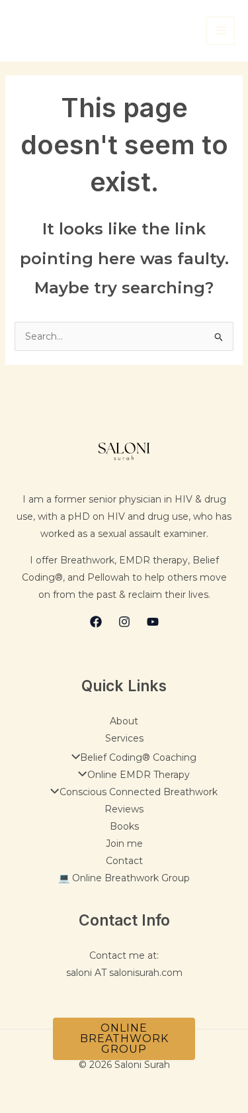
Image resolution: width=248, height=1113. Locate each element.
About (124, 721)
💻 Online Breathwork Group (124, 878)
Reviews (124, 809)
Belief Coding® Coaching (138, 757)
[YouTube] (153, 622)
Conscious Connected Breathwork (138, 792)
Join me (124, 843)
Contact (124, 861)
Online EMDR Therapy (138, 775)
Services (124, 738)
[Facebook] (96, 622)
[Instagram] (124, 622)
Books (124, 826)
